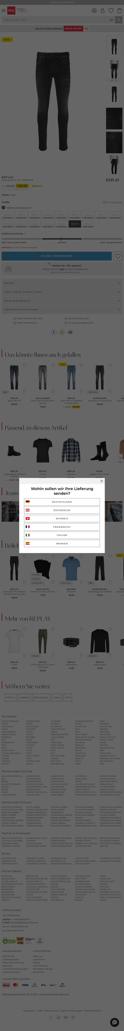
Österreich (62, 510)
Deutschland (62, 502)
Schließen (102, 481)
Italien (62, 535)
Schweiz (62, 518)
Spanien (62, 543)
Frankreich (62, 527)
